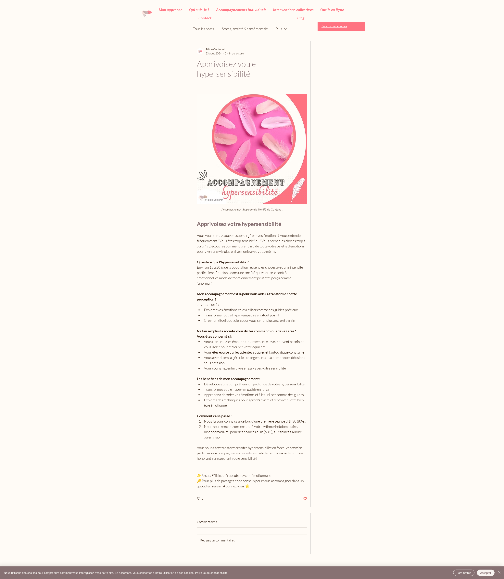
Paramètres (464, 573)
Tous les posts (203, 29)
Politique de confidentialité (211, 573)
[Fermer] (499, 573)
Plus (279, 29)
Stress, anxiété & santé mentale (245, 29)
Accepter (485, 573)
